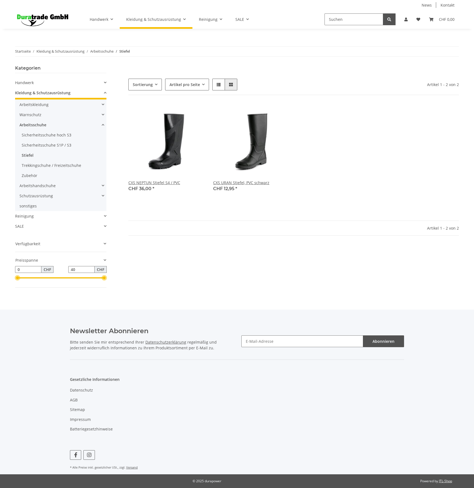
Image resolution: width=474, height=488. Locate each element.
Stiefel (27, 155)
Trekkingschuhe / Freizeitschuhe (51, 165)
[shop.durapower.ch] (42, 19)
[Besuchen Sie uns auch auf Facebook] (75, 455)
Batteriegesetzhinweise (91, 429)
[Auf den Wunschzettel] (195, 113)
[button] (406, 19)
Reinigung (24, 216)
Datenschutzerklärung (165, 342)
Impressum (80, 419)
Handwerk (24, 82)
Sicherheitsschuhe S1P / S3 (46, 145)
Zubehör (29, 175)
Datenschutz (81, 390)
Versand (132, 467)
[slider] (17, 278)
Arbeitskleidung (34, 104)
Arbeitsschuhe (32, 124)
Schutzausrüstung (36, 195)
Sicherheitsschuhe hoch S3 (46, 135)
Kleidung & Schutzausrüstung (42, 92)
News (427, 5)
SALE (19, 226)
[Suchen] (389, 19)
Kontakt (448, 5)
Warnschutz (30, 114)
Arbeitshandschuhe (37, 185)
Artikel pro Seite (185, 84)
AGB (74, 400)
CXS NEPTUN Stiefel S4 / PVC (154, 182)
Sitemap (77, 409)
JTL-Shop (445, 481)
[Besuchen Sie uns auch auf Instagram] (89, 455)
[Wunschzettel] (418, 19)
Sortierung (143, 84)
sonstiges (28, 206)
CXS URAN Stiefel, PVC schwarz (241, 182)
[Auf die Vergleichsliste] (181, 113)
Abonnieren (383, 341)
